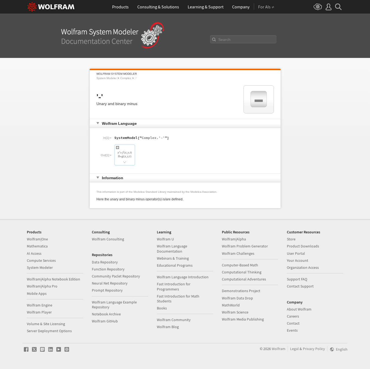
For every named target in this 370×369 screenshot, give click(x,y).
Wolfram (278, 348)
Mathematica (37, 246)
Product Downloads (303, 246)
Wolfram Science (235, 312)
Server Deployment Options (49, 330)
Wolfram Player (39, 312)
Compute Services (41, 260)
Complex (125, 78)
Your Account (297, 260)
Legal (294, 348)
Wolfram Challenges (238, 253)
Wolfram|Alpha (234, 239)
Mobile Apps (37, 293)
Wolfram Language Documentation (172, 248)
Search (224, 39)
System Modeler (106, 78)
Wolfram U (165, 239)
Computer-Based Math (240, 265)
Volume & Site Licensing (46, 323)
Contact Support (300, 286)
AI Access (34, 253)
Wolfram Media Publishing (243, 319)
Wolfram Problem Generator (245, 246)
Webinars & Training (173, 258)
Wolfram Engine (39, 305)
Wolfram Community (174, 319)
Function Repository (108, 269)
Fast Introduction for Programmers (173, 286)
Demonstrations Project (241, 290)
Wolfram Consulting (108, 239)
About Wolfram (299, 309)
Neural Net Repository (110, 283)
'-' (136, 78)
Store (291, 239)
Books (162, 308)
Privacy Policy (314, 348)
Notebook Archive (106, 314)
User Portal (296, 253)
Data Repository (105, 262)
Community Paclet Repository (116, 276)
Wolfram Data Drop (237, 298)
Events (292, 330)
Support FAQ (297, 279)
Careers (293, 316)
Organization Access (303, 267)
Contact (293, 323)
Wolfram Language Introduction (183, 277)
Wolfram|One (37, 239)
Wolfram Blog (168, 326)
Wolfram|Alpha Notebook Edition (53, 279)
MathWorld (231, 305)
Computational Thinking (241, 272)
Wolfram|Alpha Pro (42, 286)
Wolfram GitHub (105, 321)
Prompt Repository (107, 290)
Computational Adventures (244, 279)
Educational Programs (175, 265)
